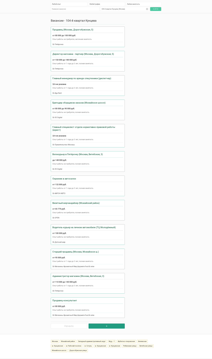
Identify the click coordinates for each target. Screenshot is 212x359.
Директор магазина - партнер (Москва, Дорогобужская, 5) (83, 54)
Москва (55, 341)
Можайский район (68, 341)
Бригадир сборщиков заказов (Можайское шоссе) (79, 102)
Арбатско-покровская (126, 341)
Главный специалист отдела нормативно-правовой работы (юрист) (83, 128)
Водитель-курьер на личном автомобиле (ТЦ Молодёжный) (84, 227)
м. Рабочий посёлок (73, 346)
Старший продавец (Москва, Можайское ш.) (75, 251)
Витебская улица (146, 346)
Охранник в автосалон (64, 178)
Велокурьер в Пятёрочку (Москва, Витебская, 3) (77, 154)
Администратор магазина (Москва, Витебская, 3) (78, 276)
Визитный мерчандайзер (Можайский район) (76, 203)
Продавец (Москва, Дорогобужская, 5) (72, 29)
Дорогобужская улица (78, 350)
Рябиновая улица (129, 346)
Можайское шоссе (59, 350)
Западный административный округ (92, 341)
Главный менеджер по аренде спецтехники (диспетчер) (81, 78)
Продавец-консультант (64, 300)
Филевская (142, 341)
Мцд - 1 (112, 341)
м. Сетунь (88, 346)
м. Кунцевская (57, 346)
